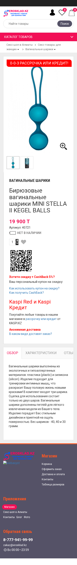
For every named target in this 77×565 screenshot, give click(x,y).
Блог (19, 517)
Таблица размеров (53, 484)
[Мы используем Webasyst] (11, 462)
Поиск (65, 23)
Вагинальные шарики (39, 49)
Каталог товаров (18, 37)
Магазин (9, 506)
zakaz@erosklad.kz (15, 545)
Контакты (47, 479)
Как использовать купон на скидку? (34, 288)
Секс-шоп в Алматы (19, 44)
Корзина (47, 464)
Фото (27, 517)
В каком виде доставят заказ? (30, 334)
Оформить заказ (52, 469)
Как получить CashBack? (26, 292)
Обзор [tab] (12, 353)
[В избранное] (23, 242)
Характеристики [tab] (41, 353)
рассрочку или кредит (41, 319)
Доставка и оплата (53, 474)
